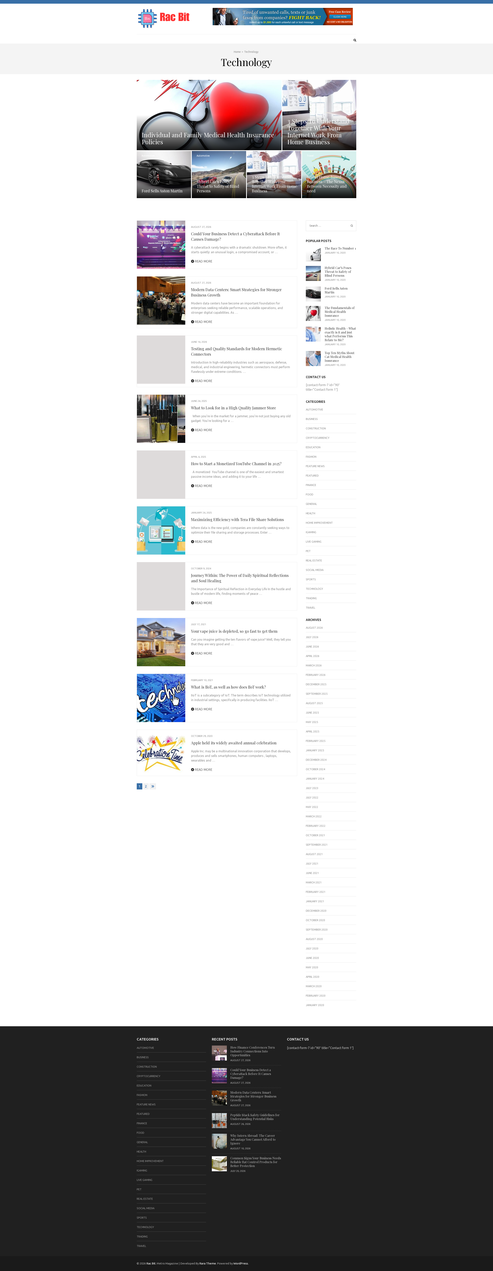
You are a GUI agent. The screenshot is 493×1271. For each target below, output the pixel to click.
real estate (314, 560)
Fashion (311, 456)
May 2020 (312, 967)
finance (311, 485)
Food (309, 494)
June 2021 (312, 873)
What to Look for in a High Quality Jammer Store (233, 407)
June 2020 (312, 957)
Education (313, 447)
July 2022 (312, 797)
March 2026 (314, 665)
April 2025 (312, 731)
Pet (308, 551)
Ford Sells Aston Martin (162, 190)
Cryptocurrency (318, 437)
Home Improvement (319, 522)
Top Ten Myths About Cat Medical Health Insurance (339, 357)
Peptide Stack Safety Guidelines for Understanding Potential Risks (255, 1117)
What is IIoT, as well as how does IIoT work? (228, 687)
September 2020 (317, 929)
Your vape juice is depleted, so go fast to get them (234, 631)
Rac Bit (151, 1263)
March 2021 (314, 882)
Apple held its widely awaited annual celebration (234, 742)
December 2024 (316, 759)
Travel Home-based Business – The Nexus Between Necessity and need (327, 183)
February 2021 (315, 891)
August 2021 (314, 854)
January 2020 (315, 1005)
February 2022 (315, 825)
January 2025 (315, 750)
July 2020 (312, 948)
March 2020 (314, 986)
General (311, 503)
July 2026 (312, 637)
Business (291, 84)
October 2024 (315, 769)
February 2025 (315, 740)
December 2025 (316, 684)
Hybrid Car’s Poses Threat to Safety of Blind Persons (218, 186)
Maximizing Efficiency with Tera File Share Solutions (237, 519)
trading (311, 598)
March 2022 (314, 816)
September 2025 (317, 693)
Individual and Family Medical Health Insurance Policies (208, 138)
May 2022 (312, 807)
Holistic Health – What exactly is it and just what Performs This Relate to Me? (340, 334)
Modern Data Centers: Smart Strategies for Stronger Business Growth (253, 1096)
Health (145, 84)
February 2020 (315, 995)
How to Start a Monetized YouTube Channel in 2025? (236, 463)
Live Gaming (313, 541)
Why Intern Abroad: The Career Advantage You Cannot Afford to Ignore (253, 1139)
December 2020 (316, 910)
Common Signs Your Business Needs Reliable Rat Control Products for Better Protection (255, 1162)
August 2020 (314, 939)
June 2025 (312, 712)
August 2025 (314, 703)
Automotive (148, 155)
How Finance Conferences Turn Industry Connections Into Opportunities (252, 1051)
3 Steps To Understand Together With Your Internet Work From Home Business (318, 131)
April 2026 (312, 656)
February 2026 (315, 674)
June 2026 (312, 646)
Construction (316, 428)
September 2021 (317, 844)
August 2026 (314, 627)
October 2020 (315, 920)
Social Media (315, 569)
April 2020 (312, 976)
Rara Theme (207, 1263)
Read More (203, 261)
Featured (312, 475)
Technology (314, 588)
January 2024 (315, 778)
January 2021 (315, 901)
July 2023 (312, 788)
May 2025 (312, 722)
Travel (310, 155)
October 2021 (315, 835)
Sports (311, 579)
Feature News (315, 466)
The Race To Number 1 (340, 248)
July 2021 (312, 863)
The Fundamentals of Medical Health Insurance (340, 312)
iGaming (311, 532)
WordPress (240, 1263)
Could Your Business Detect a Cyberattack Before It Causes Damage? (250, 1074)
